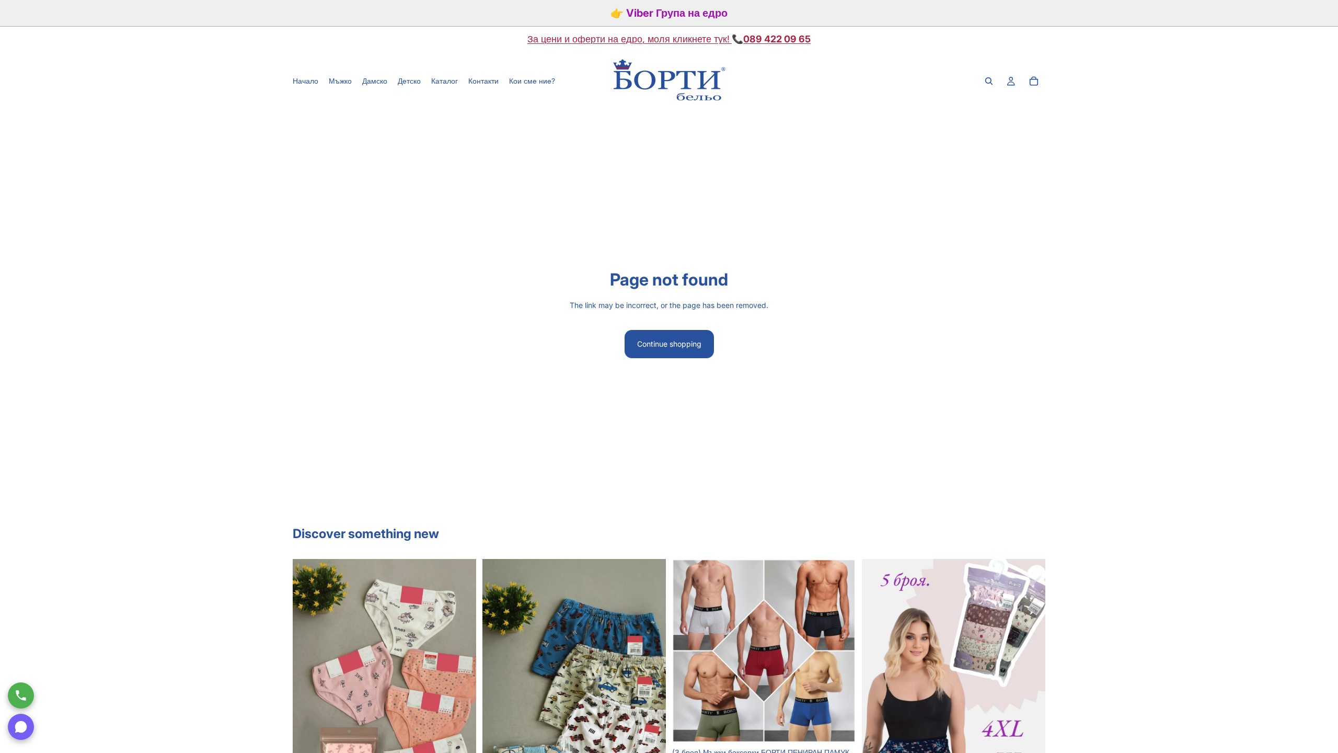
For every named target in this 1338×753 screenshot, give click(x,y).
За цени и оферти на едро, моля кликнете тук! (628, 38)
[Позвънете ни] (21, 695)
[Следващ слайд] (840, 651)
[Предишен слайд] (687, 651)
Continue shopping (669, 343)
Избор (848, 726)
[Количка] (1033, 81)
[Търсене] (988, 81)
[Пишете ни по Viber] (21, 727)
